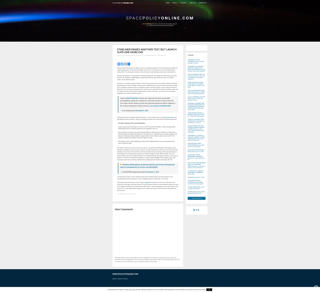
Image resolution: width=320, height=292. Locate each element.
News (168, 3)
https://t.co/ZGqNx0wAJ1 (128, 167)
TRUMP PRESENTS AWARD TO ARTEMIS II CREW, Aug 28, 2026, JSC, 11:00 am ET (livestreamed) (196, 114)
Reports (183, 3)
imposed (147, 182)
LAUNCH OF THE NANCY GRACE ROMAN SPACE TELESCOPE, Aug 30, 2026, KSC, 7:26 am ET (196, 121)
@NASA (152, 164)
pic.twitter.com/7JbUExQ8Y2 (148, 167)
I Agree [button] (209, 289)
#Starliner (135, 98)
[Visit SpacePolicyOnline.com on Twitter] (194, 210)
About (114, 278)
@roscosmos (160, 164)
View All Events (196, 198)
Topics (174, 3)
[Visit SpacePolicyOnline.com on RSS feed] (198, 210)
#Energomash (170, 164)
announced (170, 117)
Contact (119, 278)
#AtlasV (128, 98)
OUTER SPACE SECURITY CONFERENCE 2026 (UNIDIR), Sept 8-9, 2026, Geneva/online (196, 182)
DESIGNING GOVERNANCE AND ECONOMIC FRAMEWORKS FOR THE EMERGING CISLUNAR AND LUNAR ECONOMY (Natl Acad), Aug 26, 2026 (196, 106)
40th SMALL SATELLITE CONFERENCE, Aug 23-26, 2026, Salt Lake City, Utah (196, 61)
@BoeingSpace (135, 164)
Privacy (125, 278)
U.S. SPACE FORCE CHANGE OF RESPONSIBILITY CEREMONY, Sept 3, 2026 (196, 172)
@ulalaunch (145, 164)
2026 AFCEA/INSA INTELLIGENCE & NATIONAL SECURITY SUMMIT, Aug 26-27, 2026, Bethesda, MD (196, 92)
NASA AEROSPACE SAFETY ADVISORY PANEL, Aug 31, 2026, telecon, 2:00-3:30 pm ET (196, 145)
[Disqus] (148, 234)
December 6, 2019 (141, 110)
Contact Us (202, 3)
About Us (193, 3)
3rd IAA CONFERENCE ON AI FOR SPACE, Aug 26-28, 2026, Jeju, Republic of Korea (196, 98)
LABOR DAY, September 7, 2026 (196, 177)
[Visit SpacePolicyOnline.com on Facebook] (196, 210)
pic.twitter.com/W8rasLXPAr (161, 106)
